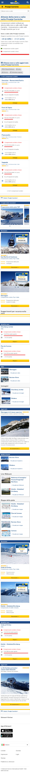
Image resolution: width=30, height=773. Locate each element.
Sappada (5, 162)
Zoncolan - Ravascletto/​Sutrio (13, 80)
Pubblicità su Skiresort (7, 761)
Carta (19, 69)
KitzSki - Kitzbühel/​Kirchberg (10, 644)
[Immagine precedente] (2, 216)
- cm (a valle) (6, 39)
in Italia (17, 258)
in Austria (16, 607)
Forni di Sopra (7, 107)
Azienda (18, 750)
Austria (2, 646)
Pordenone (19, 136)
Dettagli (15, 103)
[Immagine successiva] (28, 216)
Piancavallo (6, 135)
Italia (6, 82)
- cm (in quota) (18, 39)
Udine (18, 82)
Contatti (3, 750)
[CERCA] (27, 2)
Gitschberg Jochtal (7, 327)
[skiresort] (15, 2)
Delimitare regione (16, 72)
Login (17, 754)
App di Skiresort (6, 726)
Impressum (4, 754)
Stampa (3, 758)
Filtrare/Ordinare (9, 69)
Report (14, 341)
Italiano (7, 745)
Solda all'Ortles (6, 625)
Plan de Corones (6, 346)
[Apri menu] (2, 2)
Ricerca (5, 72)
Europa (3, 82)
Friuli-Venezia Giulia (12, 82)
